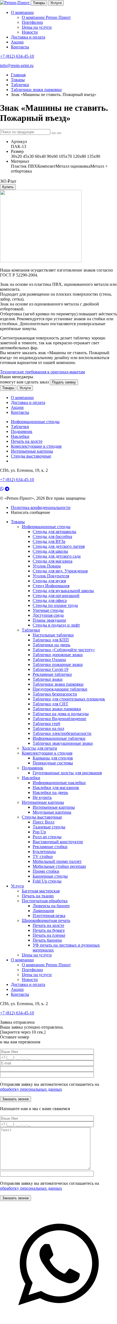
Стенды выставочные (31, 456)
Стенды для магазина (52, 561)
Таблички (20, 426)
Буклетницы (44, 851)
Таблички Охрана (49, 659)
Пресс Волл (43, 822)
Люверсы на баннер (51, 905)
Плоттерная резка (49, 915)
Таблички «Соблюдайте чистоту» (64, 649)
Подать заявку (64, 382)
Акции (17, 42)
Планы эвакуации (49, 620)
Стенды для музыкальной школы (63, 590)
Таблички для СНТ (50, 704)
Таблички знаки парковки (57, 708)
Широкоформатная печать (46, 920)
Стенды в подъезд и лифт (56, 625)
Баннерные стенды (50, 876)
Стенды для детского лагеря (59, 546)
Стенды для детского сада (57, 556)
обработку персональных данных (31, 1089)
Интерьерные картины (32, 451)
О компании (22, 12)
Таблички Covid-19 (50, 669)
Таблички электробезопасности (62, 733)
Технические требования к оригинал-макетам (42, 371)
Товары (39, 3)
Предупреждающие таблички (60, 689)
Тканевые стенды (49, 827)
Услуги (55, 3)
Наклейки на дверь (50, 792)
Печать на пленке (49, 935)
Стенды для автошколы (54, 531)
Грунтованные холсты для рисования (67, 772)
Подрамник (21, 431)
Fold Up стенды (47, 881)
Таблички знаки (48, 679)
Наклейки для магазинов (56, 787)
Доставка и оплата (28, 37)
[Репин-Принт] (15, 2)
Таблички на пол (48, 728)
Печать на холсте (26, 441)
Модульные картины (52, 812)
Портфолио (32, 22)
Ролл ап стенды (47, 836)
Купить (8, 187)
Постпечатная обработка (44, 900)
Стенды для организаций (56, 595)
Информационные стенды (35, 421)
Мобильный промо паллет (57, 861)
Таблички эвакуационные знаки (63, 743)
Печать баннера (47, 940)
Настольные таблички (53, 635)
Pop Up (39, 832)
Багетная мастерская (41, 891)
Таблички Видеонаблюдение (59, 718)
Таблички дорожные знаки (58, 654)
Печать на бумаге (49, 930)
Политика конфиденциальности (40, 507)
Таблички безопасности (55, 694)
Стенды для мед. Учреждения (60, 571)
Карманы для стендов (53, 758)
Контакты (20, 47)
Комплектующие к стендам (36, 446)
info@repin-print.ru (16, 65)
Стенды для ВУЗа (49, 541)
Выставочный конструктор (58, 841)
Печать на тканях (38, 896)
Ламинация (43, 910)
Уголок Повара (47, 566)
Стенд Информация (51, 585)
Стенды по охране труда (55, 605)
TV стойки (43, 856)
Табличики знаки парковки (58, 684)
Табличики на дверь (51, 644)
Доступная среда (48, 615)
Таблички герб (46, 723)
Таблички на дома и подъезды (61, 713)
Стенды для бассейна (52, 536)
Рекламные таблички (52, 674)
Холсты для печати (39, 748)
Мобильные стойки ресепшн (59, 866)
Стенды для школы (50, 551)
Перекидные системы (53, 763)
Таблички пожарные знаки (58, 664)
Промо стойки (46, 871)
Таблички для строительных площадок (69, 699)
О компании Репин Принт (46, 17)
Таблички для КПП (51, 640)
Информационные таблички (59, 738)
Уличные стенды (48, 610)
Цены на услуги (37, 27)
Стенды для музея (49, 580)
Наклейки (20, 436)
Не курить (42, 797)
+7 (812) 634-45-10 (17, 56)
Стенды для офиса (50, 600)
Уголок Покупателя (51, 576)
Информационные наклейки (59, 782)
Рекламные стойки (50, 846)
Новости (30, 32)
